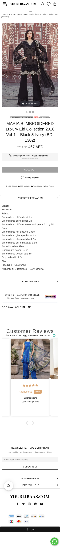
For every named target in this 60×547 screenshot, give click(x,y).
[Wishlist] (48, 4)
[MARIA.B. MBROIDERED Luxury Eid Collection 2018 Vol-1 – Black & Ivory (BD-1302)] (27, 112)
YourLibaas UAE (23, 4)
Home (30, 12)
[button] (27, 423)
